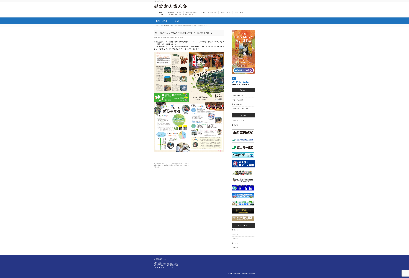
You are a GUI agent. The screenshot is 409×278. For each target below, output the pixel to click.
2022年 (236, 239)
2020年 (236, 247)
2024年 (236, 230)
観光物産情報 (238, 104)
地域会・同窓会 (238, 95)
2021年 (236, 243)
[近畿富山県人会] (170, 7)
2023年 (236, 234)
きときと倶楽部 (238, 100)
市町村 (236, 125)
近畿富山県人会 (238, 273)
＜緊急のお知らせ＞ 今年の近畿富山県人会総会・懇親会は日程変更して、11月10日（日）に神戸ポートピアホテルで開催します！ (171, 165)
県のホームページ (239, 121)
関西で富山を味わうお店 (241, 108)
